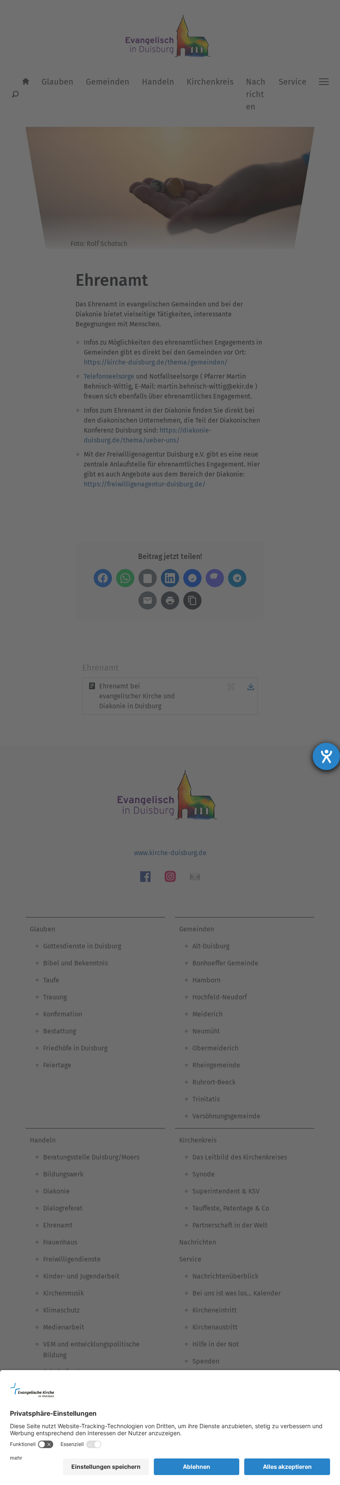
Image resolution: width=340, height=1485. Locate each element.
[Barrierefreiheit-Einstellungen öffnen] (326, 756)
